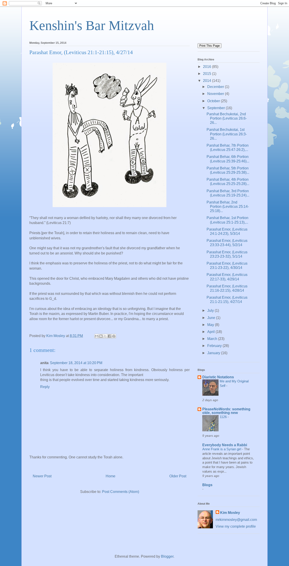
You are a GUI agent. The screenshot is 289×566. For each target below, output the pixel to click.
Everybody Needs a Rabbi (224, 445)
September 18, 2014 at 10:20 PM (76, 363)
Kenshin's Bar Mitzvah (91, 25)
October (214, 101)
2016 (207, 67)
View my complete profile (236, 526)
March (212, 339)
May (211, 325)
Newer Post (42, 476)
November (216, 94)
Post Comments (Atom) (120, 492)
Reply (45, 387)
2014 (207, 81)
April (211, 332)
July (211, 310)
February (215, 346)
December (216, 87)
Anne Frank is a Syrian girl (222, 449)
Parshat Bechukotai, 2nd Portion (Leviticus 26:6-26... (227, 118)
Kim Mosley (230, 513)
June (211, 318)
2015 (207, 74)
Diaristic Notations (218, 377)
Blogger (167, 556)
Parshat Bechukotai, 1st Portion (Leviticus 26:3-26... (227, 134)
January (214, 353)
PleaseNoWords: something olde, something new (226, 411)
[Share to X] (105, 336)
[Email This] (96, 336)
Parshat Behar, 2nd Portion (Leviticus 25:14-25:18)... (228, 206)
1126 (224, 417)
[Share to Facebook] (109, 336)
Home (110, 476)
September (216, 108)
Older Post (177, 476)
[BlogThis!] (101, 336)
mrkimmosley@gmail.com (236, 520)
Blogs (207, 485)
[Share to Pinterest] (114, 336)
